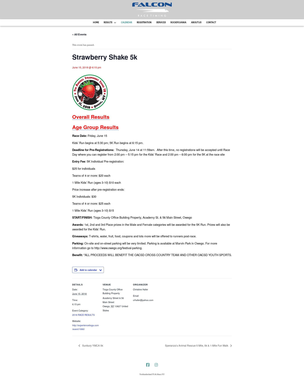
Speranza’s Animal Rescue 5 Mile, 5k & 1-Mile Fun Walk (197, 345)
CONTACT (211, 22)
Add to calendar (88, 269)
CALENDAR (126, 22)
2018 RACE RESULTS (83, 314)
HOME (96, 22)
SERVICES (161, 22)
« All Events (79, 34)
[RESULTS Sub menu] (115, 22)
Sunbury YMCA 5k (92, 345)
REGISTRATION (144, 22)
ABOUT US (196, 22)
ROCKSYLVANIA (178, 22)
